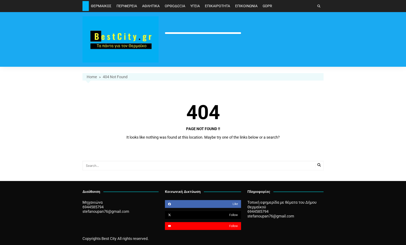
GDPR (267, 6)
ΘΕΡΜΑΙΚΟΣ (101, 6)
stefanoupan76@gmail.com (105, 211)
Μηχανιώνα (92, 202)
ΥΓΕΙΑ (195, 6)
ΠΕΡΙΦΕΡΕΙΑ (127, 6)
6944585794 (93, 207)
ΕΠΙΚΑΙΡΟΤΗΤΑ (217, 6)
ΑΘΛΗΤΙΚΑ (151, 6)
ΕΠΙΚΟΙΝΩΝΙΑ (246, 6)
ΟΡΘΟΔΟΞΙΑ (175, 6)
